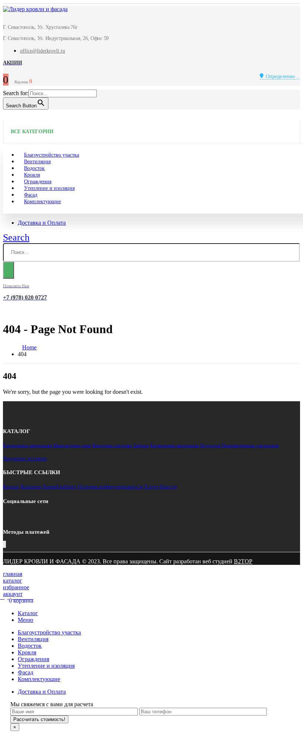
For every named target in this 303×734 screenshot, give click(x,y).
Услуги (151, 486)
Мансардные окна (72, 445)
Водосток (210, 445)
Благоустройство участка (49, 632)
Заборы (141, 445)
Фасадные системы (112, 445)
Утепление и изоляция (49, 188)
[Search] (8, 270)
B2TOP (243, 561)
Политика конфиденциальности (110, 486)
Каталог (11, 486)
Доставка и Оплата (42, 222)
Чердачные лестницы (25, 458)
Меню (25, 620)
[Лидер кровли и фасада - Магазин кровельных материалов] (35, 9)
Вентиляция (33, 639)
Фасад (25, 672)
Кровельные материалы (27, 445)
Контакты (31, 486)
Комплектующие (42, 201)
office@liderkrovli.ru (42, 51)
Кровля (27, 652)
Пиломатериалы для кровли (250, 445)
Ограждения (33, 659)
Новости (168, 486)
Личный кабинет (59, 486)
